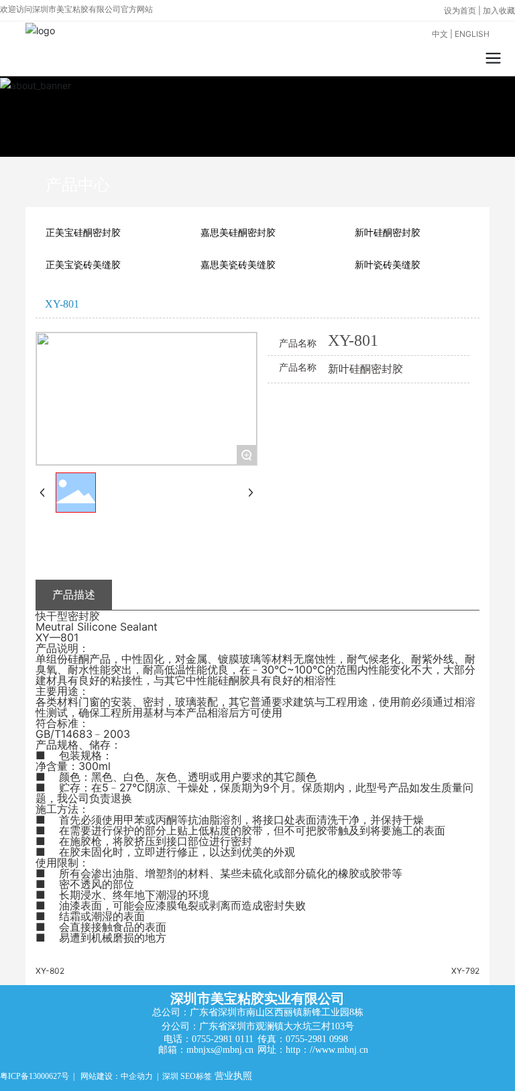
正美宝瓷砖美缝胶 (83, 265)
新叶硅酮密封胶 (387, 233)
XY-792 (465, 971)
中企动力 (137, 1076)
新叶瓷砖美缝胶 (387, 265)
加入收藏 (499, 10)
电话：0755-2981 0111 (208, 1039)
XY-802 (50, 971)
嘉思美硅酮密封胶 (238, 233)
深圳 (170, 1076)
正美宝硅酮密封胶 (83, 233)
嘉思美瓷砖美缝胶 (238, 265)
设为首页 (461, 10)
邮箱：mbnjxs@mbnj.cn (205, 1050)
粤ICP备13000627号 (34, 1076)
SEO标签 (196, 1076)
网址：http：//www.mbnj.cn (313, 1050)
